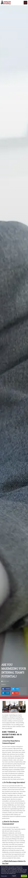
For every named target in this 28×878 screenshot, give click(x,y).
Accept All (24, 875)
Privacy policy (4, 875)
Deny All (14, 875)
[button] (25, 2)
